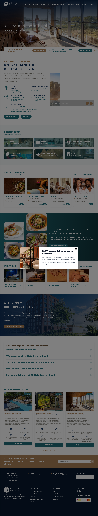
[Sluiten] (76, 249)
